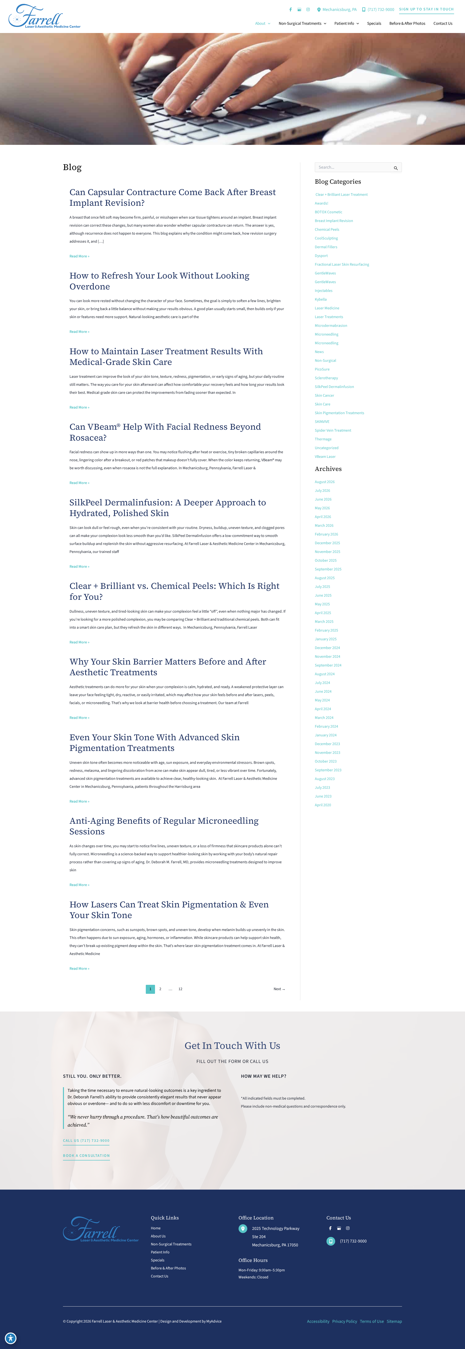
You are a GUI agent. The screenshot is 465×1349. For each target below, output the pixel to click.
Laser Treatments (329, 317)
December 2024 (327, 647)
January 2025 (326, 639)
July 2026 (322, 490)
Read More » (79, 256)
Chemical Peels (327, 229)
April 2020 (323, 805)
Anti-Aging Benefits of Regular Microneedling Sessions (164, 826)
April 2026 (323, 516)
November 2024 (327, 656)
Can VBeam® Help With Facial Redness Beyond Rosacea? (165, 432)
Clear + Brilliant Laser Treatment (341, 194)
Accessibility (318, 1321)
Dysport (321, 255)
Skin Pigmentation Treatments (339, 413)
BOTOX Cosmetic (328, 212)
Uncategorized (327, 448)
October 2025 (326, 560)
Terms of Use (372, 1321)
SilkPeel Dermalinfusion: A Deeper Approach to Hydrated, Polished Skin (168, 507)
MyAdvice (214, 1321)
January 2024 (326, 735)
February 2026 (326, 534)
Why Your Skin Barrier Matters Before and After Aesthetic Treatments (168, 667)
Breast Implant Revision (334, 220)
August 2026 (325, 482)
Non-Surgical (325, 360)
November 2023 (327, 752)
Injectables (324, 290)
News (319, 351)
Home (156, 1228)
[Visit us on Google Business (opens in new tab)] (299, 9)
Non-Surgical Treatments (171, 1244)
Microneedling (326, 334)
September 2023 (328, 770)
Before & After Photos (168, 1268)
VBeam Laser (325, 456)
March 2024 (324, 717)
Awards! (321, 203)
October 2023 (326, 761)
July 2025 (322, 586)
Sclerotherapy (326, 378)
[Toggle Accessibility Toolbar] (10, 1338)
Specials (157, 1260)
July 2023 (322, 787)
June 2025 (323, 595)
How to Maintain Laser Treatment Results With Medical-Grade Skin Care (166, 356)
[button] (426, 9)
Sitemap (394, 1321)
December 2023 (327, 744)
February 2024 (326, 726)
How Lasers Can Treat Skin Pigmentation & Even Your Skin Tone (169, 909)
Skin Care (322, 404)
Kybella (321, 299)
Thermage (323, 439)
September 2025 (328, 569)
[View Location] (320, 9)
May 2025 (322, 604)
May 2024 (322, 700)
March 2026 (324, 525)
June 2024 (323, 691)
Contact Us (159, 1276)
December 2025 (327, 543)
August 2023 (325, 778)
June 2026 (323, 499)
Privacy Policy (344, 1321)
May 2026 (322, 508)
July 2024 (322, 682)
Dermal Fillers (326, 247)
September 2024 (328, 665)
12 (180, 989)
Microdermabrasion (331, 325)
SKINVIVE (322, 421)
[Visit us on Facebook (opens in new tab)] (290, 9)
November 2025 (327, 551)
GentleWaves (325, 273)
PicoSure (322, 369)
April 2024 (323, 709)
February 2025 (326, 630)
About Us (158, 1236)
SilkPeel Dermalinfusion (334, 386)
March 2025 (324, 621)
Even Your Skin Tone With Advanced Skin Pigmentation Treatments (155, 742)
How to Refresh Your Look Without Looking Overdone (159, 281)
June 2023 (323, 796)
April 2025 (323, 613)
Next (280, 989)
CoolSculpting (326, 238)
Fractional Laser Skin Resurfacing (342, 264)
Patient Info (160, 1252)
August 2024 (325, 674)
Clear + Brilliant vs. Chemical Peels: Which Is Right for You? (174, 591)
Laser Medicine (327, 308)
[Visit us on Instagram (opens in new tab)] (308, 9)
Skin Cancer (324, 395)
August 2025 (325, 578)
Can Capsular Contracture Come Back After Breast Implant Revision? (173, 197)
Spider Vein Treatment (333, 430)
